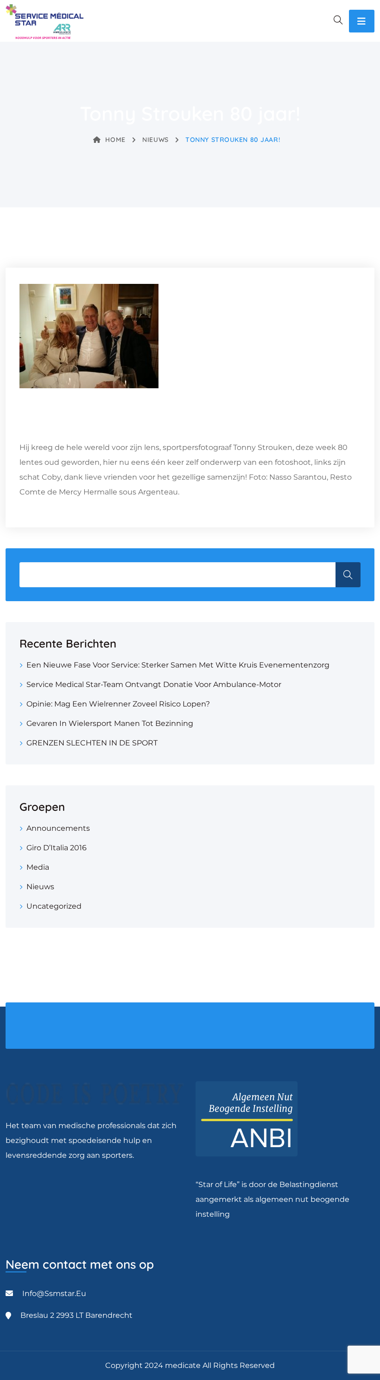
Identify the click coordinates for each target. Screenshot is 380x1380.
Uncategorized (54, 906)
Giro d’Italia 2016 (56, 847)
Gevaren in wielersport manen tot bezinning (109, 723)
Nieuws (155, 139)
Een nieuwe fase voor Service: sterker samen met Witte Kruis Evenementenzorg (177, 665)
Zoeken (348, 574)
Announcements (58, 828)
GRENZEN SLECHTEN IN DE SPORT (92, 742)
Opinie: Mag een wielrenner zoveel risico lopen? (118, 704)
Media (37, 867)
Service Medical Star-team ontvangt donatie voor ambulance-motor (153, 684)
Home (115, 139)
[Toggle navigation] (361, 21)
